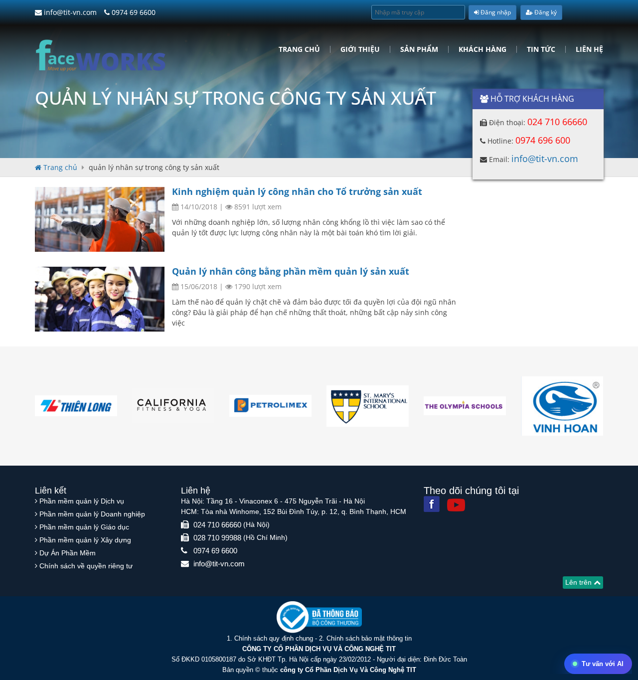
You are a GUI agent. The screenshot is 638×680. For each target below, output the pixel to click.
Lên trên (579, 582)
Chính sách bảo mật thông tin (369, 638)
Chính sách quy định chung (273, 638)
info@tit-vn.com (69, 12)
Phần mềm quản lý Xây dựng (85, 540)
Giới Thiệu (360, 49)
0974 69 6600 (133, 12)
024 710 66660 (557, 122)
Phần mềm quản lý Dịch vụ (81, 501)
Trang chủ (299, 49)
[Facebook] (432, 504)
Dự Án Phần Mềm (67, 553)
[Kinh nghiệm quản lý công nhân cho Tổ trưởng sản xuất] (99, 219)
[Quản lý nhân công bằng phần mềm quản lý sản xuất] (99, 299)
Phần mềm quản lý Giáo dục (84, 527)
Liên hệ (589, 49)
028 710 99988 (217, 537)
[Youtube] (456, 505)
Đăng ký (545, 12)
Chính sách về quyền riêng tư (86, 566)
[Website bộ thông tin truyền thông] (319, 616)
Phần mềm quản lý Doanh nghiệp (92, 514)
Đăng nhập (495, 12)
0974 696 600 (542, 140)
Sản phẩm (419, 49)
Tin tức (541, 49)
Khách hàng (482, 49)
